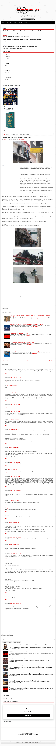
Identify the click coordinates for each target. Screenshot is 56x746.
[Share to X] (6, 308)
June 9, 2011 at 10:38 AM (14, 500)
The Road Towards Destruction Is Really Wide (18, 658)
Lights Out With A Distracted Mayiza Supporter (18, 687)
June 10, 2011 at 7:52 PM (15, 553)
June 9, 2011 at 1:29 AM (15, 404)
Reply (6, 373)
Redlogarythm (8, 77)
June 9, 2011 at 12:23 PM (15, 515)
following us (35, 734)
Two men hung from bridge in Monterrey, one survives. (17, 137)
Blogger (38, 742)
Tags (10, 642)
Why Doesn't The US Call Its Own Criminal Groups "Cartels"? (22, 342)
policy (6, 48)
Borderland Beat (27, 742)
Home (3, 22)
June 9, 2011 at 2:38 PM (14, 522)
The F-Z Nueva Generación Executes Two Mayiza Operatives (21, 651)
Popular (4, 642)
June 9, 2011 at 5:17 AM (14, 419)
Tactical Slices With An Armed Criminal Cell (19, 333)
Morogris (7, 72)
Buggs (6, 54)
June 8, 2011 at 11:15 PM (15, 377)
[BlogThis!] (4, 308)
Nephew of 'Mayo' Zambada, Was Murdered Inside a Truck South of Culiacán (26, 324)
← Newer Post (5, 360)
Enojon (6, 61)
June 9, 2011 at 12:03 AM (12, 385)
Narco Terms (9, 22)
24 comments (21, 139)
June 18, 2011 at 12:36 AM (15, 596)
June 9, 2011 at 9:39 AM (15, 476)
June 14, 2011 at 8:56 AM (15, 577)
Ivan (6, 68)
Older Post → (51, 360)
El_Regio (6, 508)
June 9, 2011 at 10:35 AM (15, 490)
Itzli (6, 65)
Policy (25, 22)
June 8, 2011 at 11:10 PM (15, 368)
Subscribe (28, 715)
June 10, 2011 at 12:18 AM (15, 537)
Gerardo (5, 139)
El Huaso (7, 58)
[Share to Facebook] (7, 308)
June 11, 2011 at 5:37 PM (15, 562)
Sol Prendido (8, 82)
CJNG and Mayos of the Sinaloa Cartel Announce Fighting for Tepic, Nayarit (24, 680)
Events (15, 22)
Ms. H (6, 75)
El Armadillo (7, 56)
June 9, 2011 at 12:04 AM (11, 392)
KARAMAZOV (8, 70)
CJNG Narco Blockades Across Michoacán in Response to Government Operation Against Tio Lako (29, 673)
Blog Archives (17, 642)
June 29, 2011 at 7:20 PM (15, 603)
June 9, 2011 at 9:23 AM (12, 469)
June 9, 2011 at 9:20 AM (15, 462)
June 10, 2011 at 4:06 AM (14, 544)
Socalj (6, 79)
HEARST (7, 63)
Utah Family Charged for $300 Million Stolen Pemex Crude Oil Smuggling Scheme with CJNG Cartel (29, 666)
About (20, 22)
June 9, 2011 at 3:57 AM (15, 411)
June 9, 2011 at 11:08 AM (14, 508)
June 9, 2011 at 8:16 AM (14, 447)
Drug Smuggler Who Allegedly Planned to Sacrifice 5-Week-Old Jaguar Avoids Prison (28, 351)
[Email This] (3, 308)
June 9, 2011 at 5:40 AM (14, 429)
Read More (37, 318)
